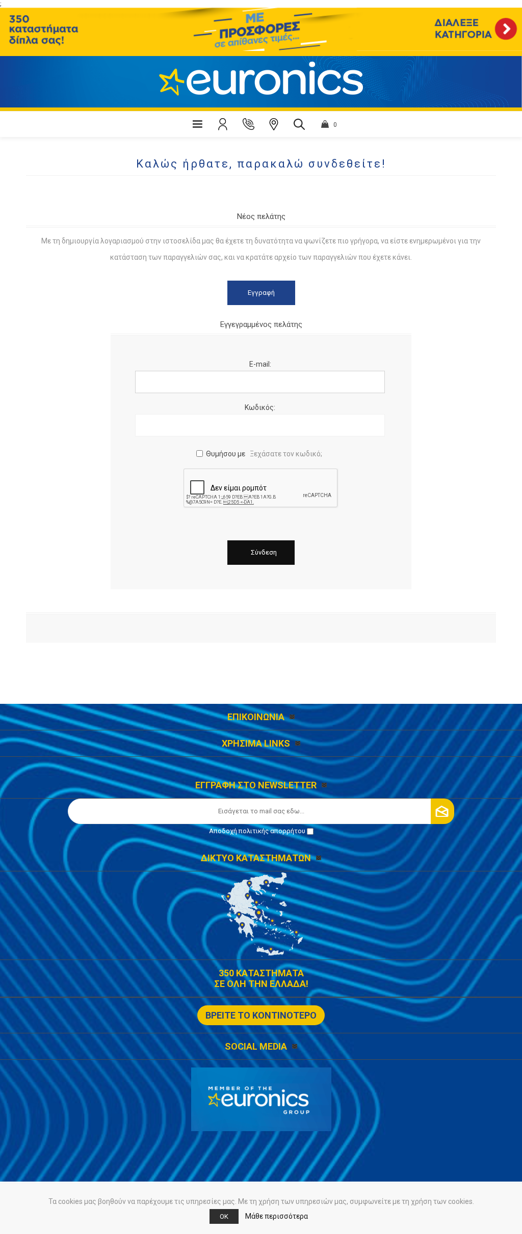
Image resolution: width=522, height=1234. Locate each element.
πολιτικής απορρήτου (272, 831)
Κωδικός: (260, 407)
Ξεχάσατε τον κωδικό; (286, 454)
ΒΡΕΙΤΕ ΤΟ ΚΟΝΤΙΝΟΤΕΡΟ (261, 1015)
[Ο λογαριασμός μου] (223, 124)
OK (224, 1216)
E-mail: (260, 364)
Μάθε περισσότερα (276, 1216)
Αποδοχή (257, 831)
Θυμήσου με (225, 454)
